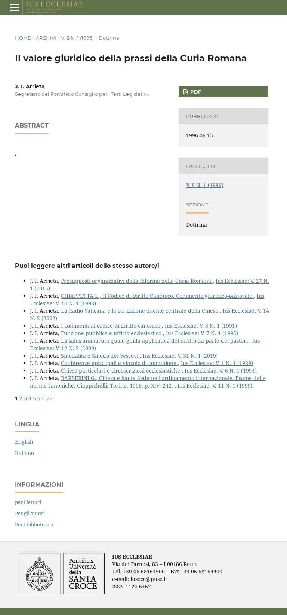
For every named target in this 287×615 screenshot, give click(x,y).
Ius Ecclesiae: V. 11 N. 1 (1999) (215, 385)
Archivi (46, 38)
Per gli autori (30, 513)
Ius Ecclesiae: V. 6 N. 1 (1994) (221, 370)
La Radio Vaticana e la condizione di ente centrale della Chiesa (140, 310)
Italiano (24, 452)
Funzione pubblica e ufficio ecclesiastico (112, 333)
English (24, 441)
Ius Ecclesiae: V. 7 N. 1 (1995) (202, 333)
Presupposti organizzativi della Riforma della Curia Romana (137, 280)
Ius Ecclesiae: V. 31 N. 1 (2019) (180, 355)
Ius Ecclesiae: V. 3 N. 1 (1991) (201, 325)
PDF (195, 92)
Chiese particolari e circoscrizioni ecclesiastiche (121, 370)
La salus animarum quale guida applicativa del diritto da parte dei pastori (155, 340)
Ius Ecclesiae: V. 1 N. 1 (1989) (217, 363)
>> (49, 398)
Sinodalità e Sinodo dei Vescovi (100, 355)
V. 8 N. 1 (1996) (77, 38)
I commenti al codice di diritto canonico (111, 325)
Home (23, 38)
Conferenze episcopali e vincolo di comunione (119, 363)
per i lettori (28, 502)
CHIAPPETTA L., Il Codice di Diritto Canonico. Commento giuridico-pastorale (157, 295)
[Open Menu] (14, 7)
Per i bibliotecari (34, 524)
